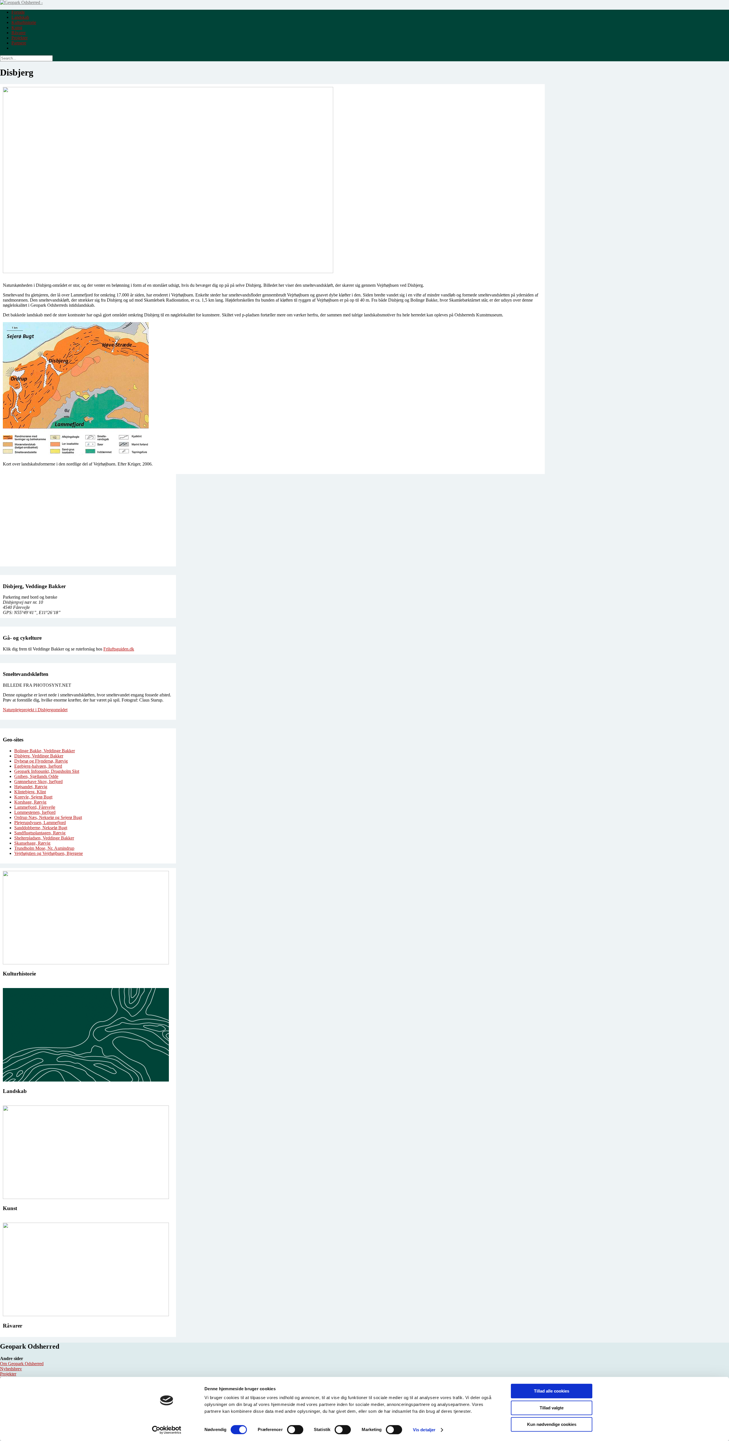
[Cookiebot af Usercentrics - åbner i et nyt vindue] (167, 1430)
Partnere (18, 42)
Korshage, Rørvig (30, 802)
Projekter (19, 37)
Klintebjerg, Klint (30, 791)
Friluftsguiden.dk (118, 649)
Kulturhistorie (23, 22)
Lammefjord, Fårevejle (34, 807)
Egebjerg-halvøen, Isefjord (38, 766)
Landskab (20, 17)
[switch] (295, 1429)
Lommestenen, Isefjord (35, 812)
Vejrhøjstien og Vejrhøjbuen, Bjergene (48, 853)
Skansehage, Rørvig (32, 843)
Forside (18, 12)
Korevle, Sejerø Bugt (33, 796)
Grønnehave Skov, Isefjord (38, 781)
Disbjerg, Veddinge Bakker (38, 755)
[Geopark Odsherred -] (21, 2)
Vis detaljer (424, 1429)
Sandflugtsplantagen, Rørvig (39, 832)
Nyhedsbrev (11, 1368)
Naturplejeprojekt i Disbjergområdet (35, 709)
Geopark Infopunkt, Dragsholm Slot (46, 771)
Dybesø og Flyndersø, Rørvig (41, 761)
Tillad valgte (552, 1407)
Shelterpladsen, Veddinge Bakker (44, 838)
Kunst (16, 27)
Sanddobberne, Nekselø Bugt (40, 827)
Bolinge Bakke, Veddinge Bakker (44, 750)
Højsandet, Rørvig (30, 786)
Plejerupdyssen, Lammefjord (40, 822)
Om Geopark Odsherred (22, 1363)
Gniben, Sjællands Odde (36, 776)
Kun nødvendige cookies (551, 1424)
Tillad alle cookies (551, 1391)
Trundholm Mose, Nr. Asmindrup (44, 848)
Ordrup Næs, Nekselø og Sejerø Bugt (48, 817)
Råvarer (18, 32)
